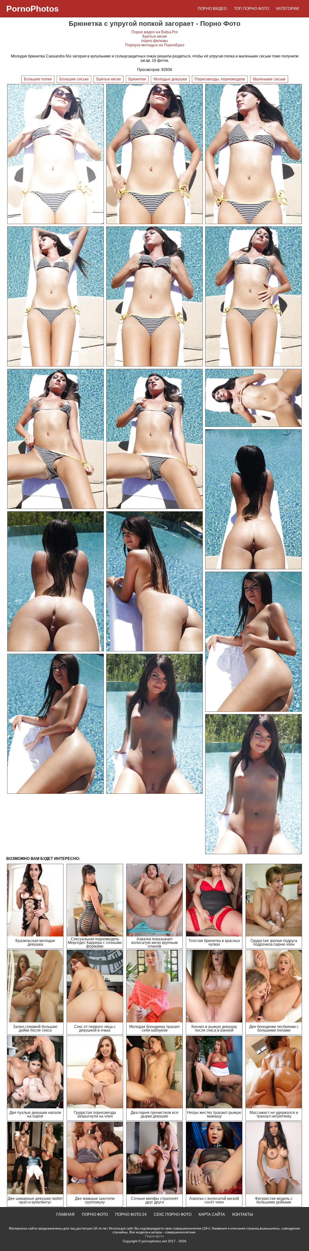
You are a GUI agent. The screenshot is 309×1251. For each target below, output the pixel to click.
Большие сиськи (74, 79)
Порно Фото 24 (131, 1214)
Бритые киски (154, 36)
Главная (65, 1214)
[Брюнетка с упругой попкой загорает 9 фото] (253, 398)
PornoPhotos (32, 8)
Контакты (242, 1214)
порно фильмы (154, 41)
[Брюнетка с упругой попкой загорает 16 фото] (253, 784)
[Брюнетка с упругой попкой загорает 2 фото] (154, 154)
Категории (287, 9)
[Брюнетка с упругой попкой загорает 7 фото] (55, 439)
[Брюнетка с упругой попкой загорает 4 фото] (55, 296)
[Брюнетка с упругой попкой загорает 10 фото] (253, 499)
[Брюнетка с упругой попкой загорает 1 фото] (55, 154)
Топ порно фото (251, 9)
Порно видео (212, 9)
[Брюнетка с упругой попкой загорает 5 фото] (154, 296)
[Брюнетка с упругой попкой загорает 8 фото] (154, 439)
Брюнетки (137, 79)
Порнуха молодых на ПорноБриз (154, 45)
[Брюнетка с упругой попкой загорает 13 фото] (253, 641)
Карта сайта (212, 1214)
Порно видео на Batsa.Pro (154, 32)
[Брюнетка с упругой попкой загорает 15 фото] (154, 724)
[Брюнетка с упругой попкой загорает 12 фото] (154, 581)
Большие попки (38, 79)
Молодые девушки (170, 79)
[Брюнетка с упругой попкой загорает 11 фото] (55, 581)
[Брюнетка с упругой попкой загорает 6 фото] (253, 296)
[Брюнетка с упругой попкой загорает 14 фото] (55, 724)
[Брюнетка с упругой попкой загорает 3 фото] (253, 154)
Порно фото (95, 1214)
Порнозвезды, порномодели (220, 79)
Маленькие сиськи (269, 79)
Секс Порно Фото (172, 1214)
